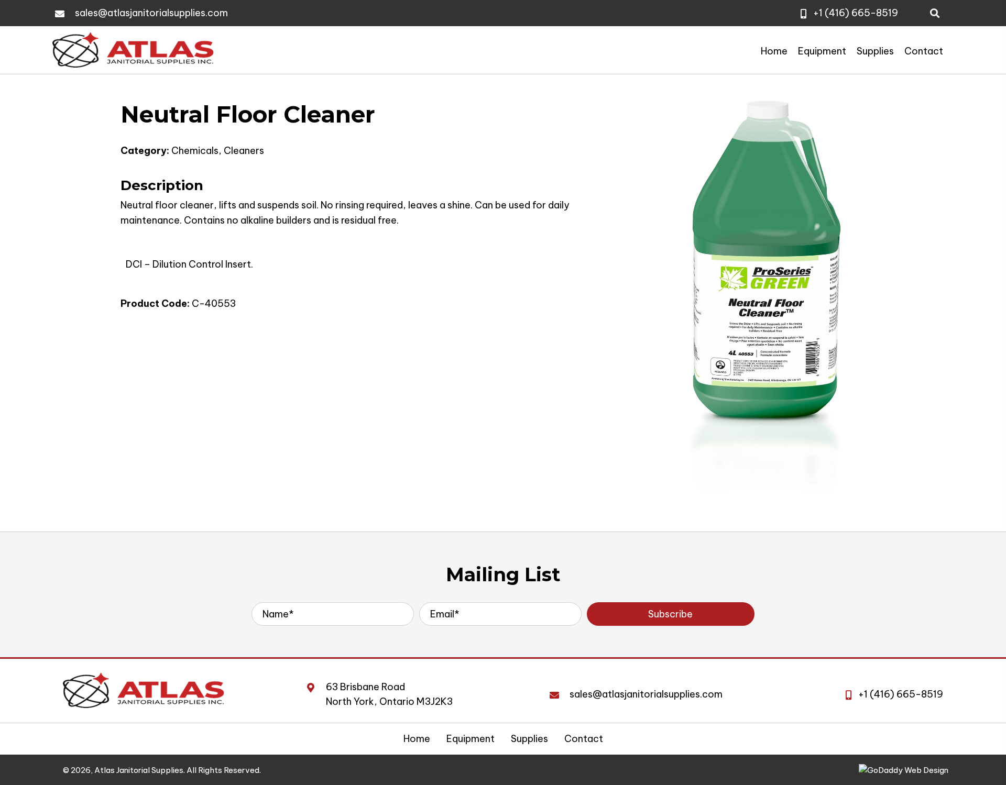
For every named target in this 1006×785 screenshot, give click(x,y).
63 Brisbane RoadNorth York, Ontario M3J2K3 (389, 694)
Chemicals (194, 151)
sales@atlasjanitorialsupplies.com (151, 13)
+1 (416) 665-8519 (855, 13)
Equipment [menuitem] (470, 739)
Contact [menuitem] (583, 739)
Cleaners (244, 151)
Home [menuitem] (416, 739)
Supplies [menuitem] (529, 739)
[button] (670, 614)
